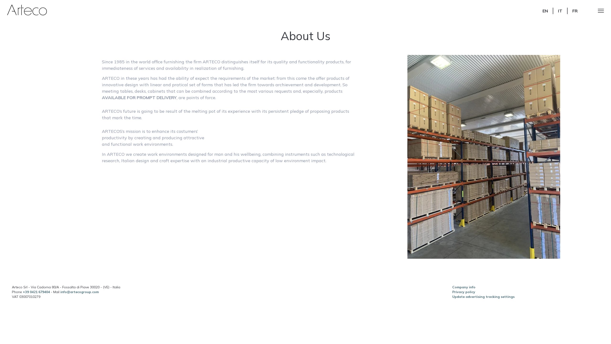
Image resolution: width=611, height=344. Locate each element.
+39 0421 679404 (37, 292)
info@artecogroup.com (79, 292)
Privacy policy (463, 292)
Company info (463, 287)
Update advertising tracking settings (483, 297)
